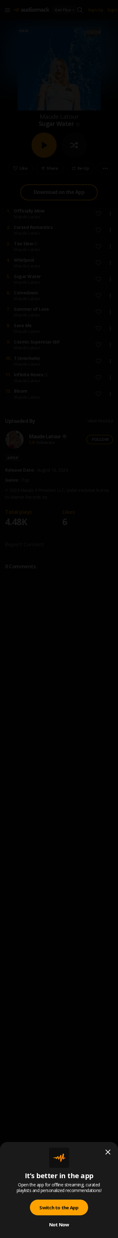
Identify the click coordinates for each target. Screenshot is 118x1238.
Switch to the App (58, 1207)
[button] (59, 619)
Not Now (59, 1224)
